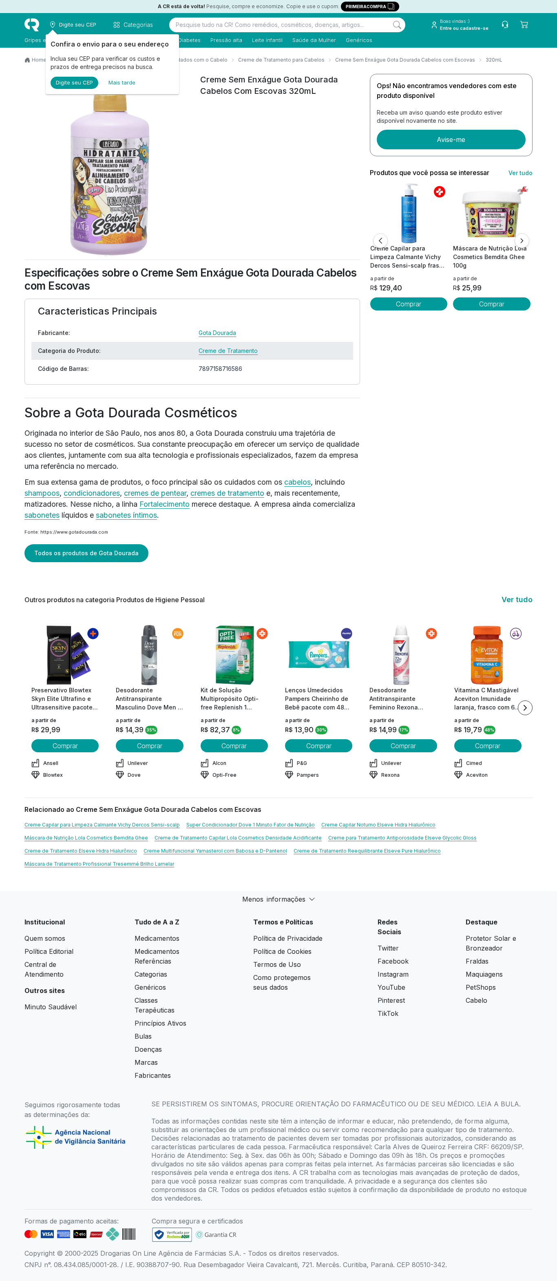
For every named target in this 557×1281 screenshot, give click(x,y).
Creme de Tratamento (228, 350)
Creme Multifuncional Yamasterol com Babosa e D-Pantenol (215, 851)
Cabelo (476, 1000)
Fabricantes (153, 1075)
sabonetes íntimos (126, 515)
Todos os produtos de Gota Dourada (86, 553)
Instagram (393, 974)
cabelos (297, 482)
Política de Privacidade (288, 938)
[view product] (408, 213)
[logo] (31, 25)
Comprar (408, 304)
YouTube (391, 987)
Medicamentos (157, 938)
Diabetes (189, 40)
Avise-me (451, 139)
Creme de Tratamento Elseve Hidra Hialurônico (80, 851)
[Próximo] (522, 240)
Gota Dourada (217, 332)
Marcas (146, 1062)
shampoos (42, 493)
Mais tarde (121, 82)
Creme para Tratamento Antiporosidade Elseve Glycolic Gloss (402, 838)
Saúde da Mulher (314, 40)
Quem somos (44, 938)
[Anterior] (380, 240)
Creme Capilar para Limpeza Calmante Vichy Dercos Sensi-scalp (102, 825)
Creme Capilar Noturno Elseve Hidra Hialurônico (378, 825)
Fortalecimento (164, 504)
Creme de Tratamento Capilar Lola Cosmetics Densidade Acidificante (238, 838)
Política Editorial (48, 951)
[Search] (397, 25)
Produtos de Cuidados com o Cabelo (183, 60)
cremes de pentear (155, 493)
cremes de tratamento (227, 493)
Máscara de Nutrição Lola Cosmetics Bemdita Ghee (86, 838)
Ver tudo (520, 172)
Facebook (393, 961)
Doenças (148, 1049)
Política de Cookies (282, 951)
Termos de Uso (277, 964)
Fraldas (477, 961)
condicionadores (92, 493)
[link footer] (172, 1235)
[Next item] (525, 707)
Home (39, 60)
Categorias (151, 974)
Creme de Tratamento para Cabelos (281, 60)
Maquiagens (484, 974)
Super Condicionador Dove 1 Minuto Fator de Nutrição (250, 825)
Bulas (143, 1036)
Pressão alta (226, 40)
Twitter (388, 948)
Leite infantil (267, 40)
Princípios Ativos (160, 1023)
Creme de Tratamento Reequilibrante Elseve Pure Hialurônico (367, 851)
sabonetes (42, 515)
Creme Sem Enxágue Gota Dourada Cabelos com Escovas (405, 60)
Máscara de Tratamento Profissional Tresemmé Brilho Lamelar (99, 864)
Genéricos (359, 40)
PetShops (481, 987)
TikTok (388, 1013)
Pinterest (391, 1000)
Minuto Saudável (50, 1007)
